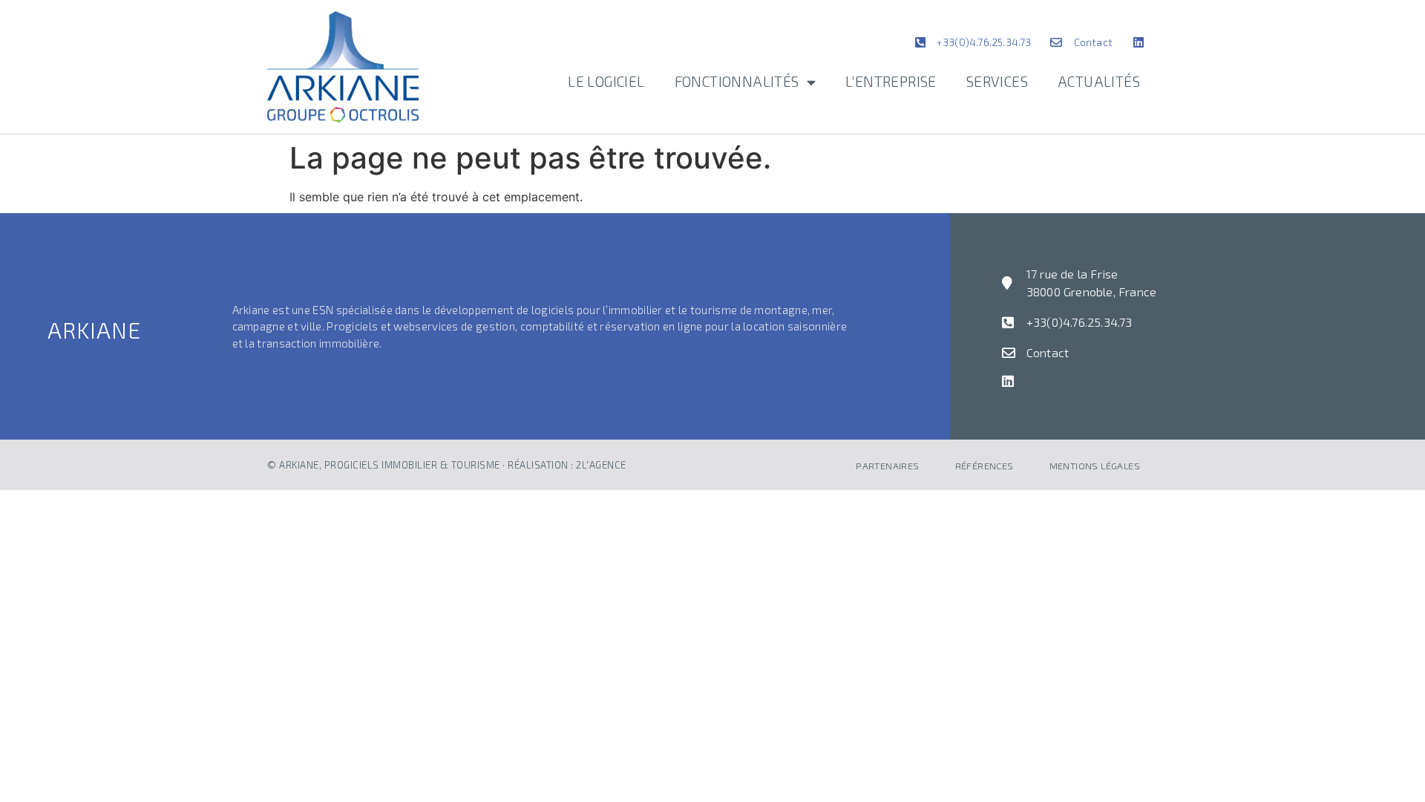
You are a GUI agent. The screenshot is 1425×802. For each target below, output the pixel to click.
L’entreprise (891, 81)
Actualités (1099, 81)
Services (997, 81)
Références (984, 466)
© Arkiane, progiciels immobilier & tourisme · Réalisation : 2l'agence (446, 465)
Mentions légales (1094, 466)
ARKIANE (94, 329)
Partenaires (887, 466)
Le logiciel (606, 81)
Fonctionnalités (737, 81)
